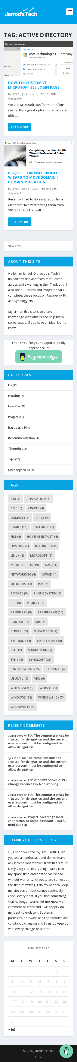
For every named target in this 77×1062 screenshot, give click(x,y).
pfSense (19, 593)
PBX (43, 584)
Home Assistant (42, 536)
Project (45, 189)
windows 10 (51, 697)
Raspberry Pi (17, 427)
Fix (10, 385)
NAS (51, 565)
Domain (20, 518)
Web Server (22, 688)
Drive (42, 518)
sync (17, 659)
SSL (16, 650)
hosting (20, 546)
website (48, 688)
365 (15, 499)
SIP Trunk (21, 641)
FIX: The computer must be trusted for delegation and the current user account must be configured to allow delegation (38, 741)
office (49, 574)
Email (38, 1057)
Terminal (55, 669)
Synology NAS (25, 669)
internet (45, 546)
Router (20, 622)
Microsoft (41, 555)
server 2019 (45, 631)
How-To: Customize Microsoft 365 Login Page (33, 85)
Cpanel (36, 508)
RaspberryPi (50, 612)
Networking (23, 574)
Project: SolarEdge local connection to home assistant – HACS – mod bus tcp (37, 821)
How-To (43, 94)
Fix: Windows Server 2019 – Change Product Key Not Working (37, 782)
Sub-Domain (40, 650)
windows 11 (22, 707)
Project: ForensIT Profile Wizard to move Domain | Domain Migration (33, 177)
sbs (40, 622)
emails (19, 527)
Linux (17, 555)
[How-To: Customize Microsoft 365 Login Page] (38, 58)
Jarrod (15, 94)
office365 (21, 584)
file (16, 536)
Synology (40, 659)
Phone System (47, 593)
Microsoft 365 (25, 565)
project (35, 603)
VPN (39, 678)
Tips (11, 459)
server (19, 631)
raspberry (21, 612)
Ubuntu (19, 678)
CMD (16, 508)
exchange (44, 527)
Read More (20, 127)
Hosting (14, 396)
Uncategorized (19, 470)
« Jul (11, 1029)
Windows (21, 697)
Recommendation (21, 438)
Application (38, 499)
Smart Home (49, 641)
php (16, 603)
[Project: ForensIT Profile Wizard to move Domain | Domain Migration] (38, 153)
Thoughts (15, 448)
